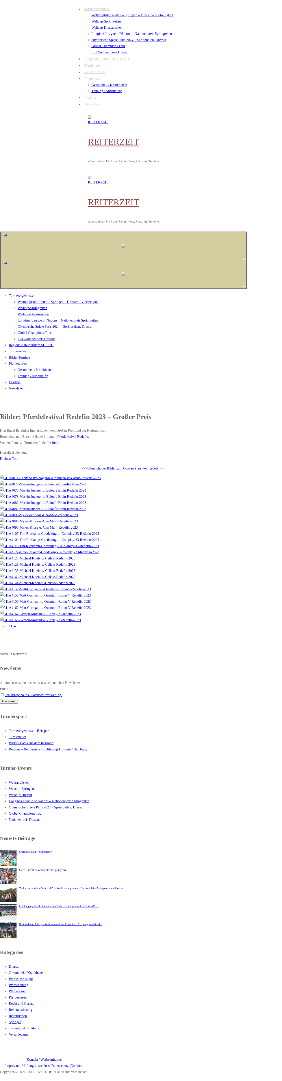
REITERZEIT (113, 142)
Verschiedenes (19, 1034)
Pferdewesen (18, 997)
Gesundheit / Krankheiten (27, 972)
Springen (15, 1022)
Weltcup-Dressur (20, 795)
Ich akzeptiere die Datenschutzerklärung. (33, 695)
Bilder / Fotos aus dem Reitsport (31, 743)
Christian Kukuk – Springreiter (35, 851)
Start (4, 235)
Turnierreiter (17, 737)
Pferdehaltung (18, 985)
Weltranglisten (19, 782)
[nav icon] (244, 258)
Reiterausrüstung (20, 1010)
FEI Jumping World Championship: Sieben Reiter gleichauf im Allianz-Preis (58, 906)
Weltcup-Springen (21, 789)
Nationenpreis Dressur (24, 819)
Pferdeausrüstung (21, 979)
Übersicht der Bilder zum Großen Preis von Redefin (123, 468)
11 (10, 626)
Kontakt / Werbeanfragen (44, 1059)
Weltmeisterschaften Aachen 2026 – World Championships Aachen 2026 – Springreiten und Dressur (71, 888)
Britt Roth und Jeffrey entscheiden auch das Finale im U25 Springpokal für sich (60, 924)
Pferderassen (17, 991)
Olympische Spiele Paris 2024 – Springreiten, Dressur (46, 807)
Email (4, 689)
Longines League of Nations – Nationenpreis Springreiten (49, 801)
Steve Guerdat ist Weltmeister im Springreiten (43, 870)
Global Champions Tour (26, 813)
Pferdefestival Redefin (72, 436)
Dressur (14, 966)
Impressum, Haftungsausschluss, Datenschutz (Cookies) (44, 1066)
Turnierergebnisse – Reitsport (29, 731)
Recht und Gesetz (21, 1003)
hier (54, 443)
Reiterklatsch (18, 1016)
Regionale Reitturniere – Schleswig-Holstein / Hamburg (48, 749)
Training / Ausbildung (24, 1028)
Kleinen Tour (9, 458)
